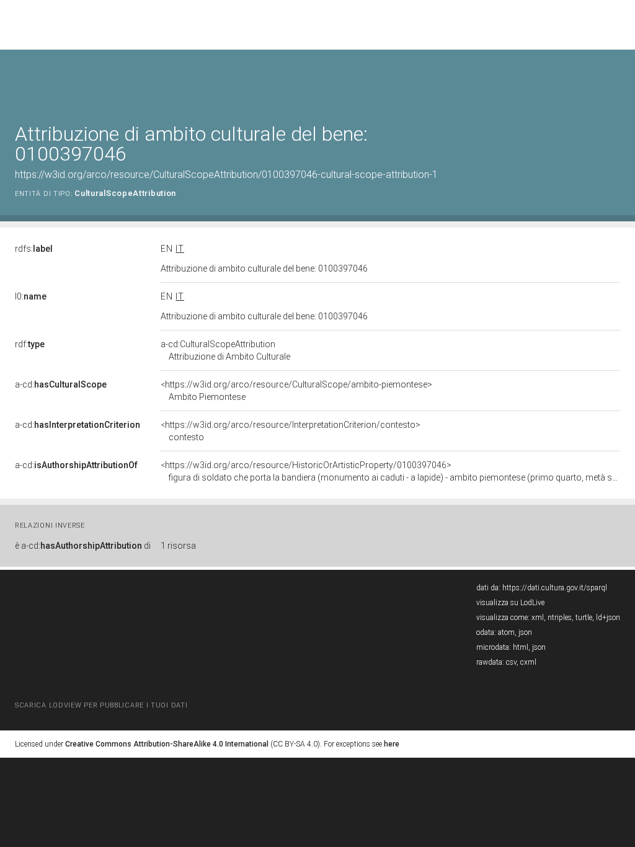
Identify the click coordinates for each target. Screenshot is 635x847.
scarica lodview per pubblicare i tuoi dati (101, 705)
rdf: (30, 344)
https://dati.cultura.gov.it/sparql (554, 587)
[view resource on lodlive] (614, 80)
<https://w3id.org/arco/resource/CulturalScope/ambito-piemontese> (296, 390)
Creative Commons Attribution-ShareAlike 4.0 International (167, 744)
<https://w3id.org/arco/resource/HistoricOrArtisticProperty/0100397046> (390, 471)
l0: (31, 296)
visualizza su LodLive (510, 602)
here (391, 744)
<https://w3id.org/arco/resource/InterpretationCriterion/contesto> (290, 431)
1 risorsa (178, 546)
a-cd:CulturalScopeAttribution (225, 350)
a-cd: (61, 384)
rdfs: (34, 249)
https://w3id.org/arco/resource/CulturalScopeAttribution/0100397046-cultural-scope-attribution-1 (226, 174)
